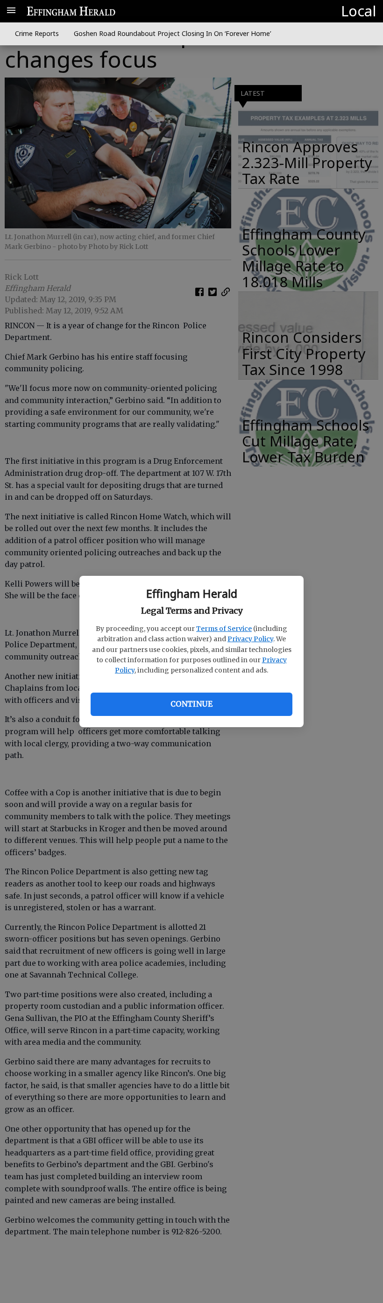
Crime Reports (37, 33)
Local (358, 11)
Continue (191, 703)
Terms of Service (224, 628)
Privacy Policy (250, 639)
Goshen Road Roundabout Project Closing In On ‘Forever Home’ (172, 33)
